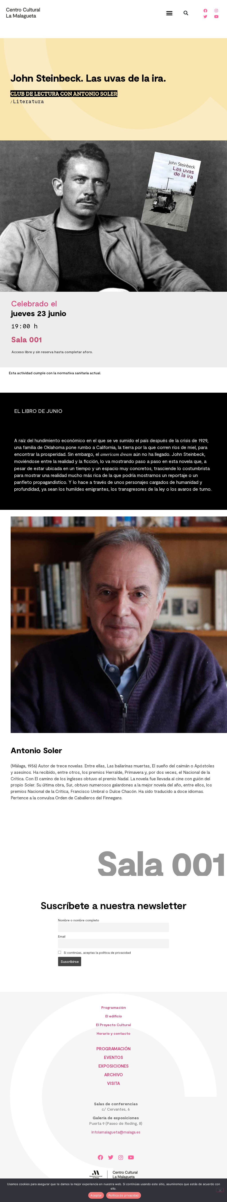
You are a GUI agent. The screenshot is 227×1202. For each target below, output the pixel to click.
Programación (113, 1007)
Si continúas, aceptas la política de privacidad (97, 952)
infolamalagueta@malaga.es (115, 1131)
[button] (169, 13)
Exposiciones (113, 1065)
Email (61, 936)
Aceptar (96, 1195)
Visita (113, 1083)
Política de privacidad (123, 1195)
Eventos (113, 1057)
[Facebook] (205, 10)
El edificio (113, 1016)
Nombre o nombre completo (78, 920)
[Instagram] (216, 10)
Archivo (113, 1074)
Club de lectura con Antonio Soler (63, 93)
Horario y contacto (113, 1033)
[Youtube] (216, 16)
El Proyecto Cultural (113, 1025)
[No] (220, 1190)
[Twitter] (205, 16)
